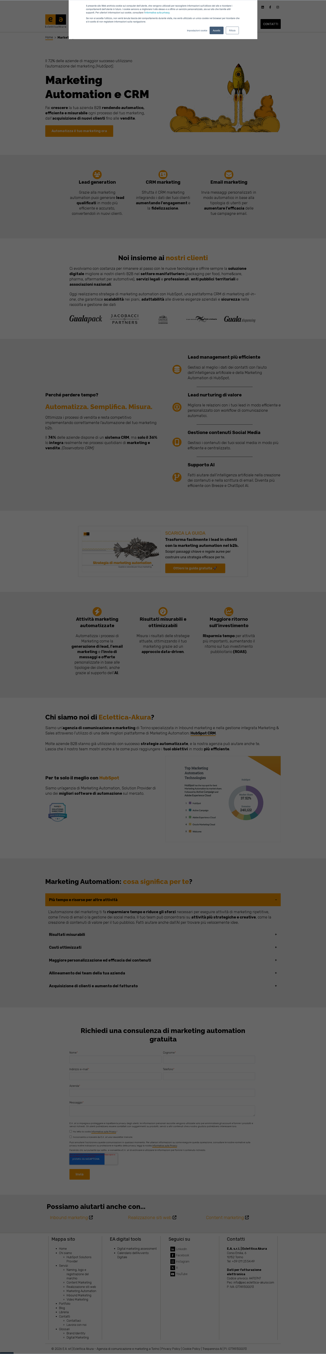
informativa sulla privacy (157, 12)
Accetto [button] (216, 30)
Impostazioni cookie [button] (197, 30)
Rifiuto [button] (232, 30)
